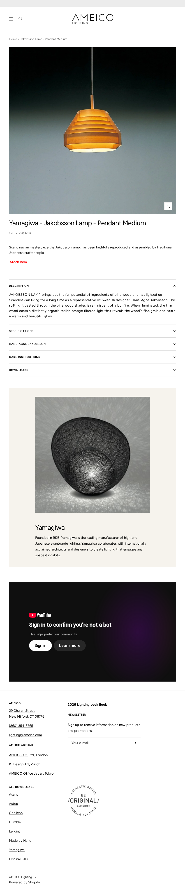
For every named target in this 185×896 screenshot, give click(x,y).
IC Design (16, 764)
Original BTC (18, 859)
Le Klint (14, 831)
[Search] (20, 19)
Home (13, 39)
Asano (13, 794)
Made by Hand (20, 841)
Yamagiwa (23, 223)
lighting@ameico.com (25, 735)
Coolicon (16, 813)
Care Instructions (24, 357)
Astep (13, 804)
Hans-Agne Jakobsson (27, 344)
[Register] (134, 743)
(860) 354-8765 (21, 726)
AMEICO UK (18, 755)
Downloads (18, 370)
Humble (15, 822)
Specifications (21, 331)
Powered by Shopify (24, 882)
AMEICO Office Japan (26, 773)
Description (19, 285)
